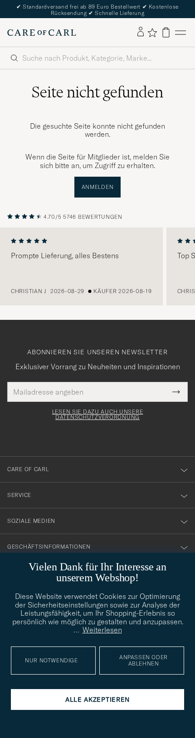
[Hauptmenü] (180, 32)
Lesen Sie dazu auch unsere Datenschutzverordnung (97, 414)
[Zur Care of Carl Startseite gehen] (41, 32)
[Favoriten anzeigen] (152, 32)
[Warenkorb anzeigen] (166, 32)
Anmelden (98, 186)
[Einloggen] (140, 32)
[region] (97, 266)
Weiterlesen (102, 630)
